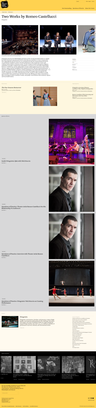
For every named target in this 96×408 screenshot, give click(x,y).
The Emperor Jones (75, 347)
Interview (3, 158)
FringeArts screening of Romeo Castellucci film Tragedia (82, 88)
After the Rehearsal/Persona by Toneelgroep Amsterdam (82, 323)
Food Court (74, 329)
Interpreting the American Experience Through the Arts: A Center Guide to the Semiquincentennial (70, 376)
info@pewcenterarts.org (6, 401)
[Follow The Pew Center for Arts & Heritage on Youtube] (93, 398)
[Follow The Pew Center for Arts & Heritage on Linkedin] (91, 398)
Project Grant (4, 12)
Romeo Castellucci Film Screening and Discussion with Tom (82, 95)
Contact (93, 1)
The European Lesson (76, 344)
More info (22, 327)
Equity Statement (19, 406)
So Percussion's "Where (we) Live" (78, 325)
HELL (73, 346)
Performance (10, 12)
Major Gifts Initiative (76, 339)
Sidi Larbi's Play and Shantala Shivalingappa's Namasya (82, 332)
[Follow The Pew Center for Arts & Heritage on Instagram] (88, 398)
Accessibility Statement (34, 406)
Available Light (75, 326)
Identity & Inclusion (45, 379)
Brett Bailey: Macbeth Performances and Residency (81, 322)
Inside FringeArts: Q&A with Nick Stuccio (16, 161)
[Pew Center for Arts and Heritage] (4, 4)
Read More (3, 162)
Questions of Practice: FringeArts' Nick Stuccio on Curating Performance (22, 302)
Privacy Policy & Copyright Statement (8, 406)
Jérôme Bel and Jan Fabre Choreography (79, 343)
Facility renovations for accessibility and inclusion (81, 318)
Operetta (73, 342)
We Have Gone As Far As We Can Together (79, 319)
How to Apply (88, 1)
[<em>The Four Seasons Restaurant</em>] (52, 96)
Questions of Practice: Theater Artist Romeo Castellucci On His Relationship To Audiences (24, 207)
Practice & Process (21, 379)
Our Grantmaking (66, 8)
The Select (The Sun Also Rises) (77, 340)
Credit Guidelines (26, 406)
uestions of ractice (5, 116)
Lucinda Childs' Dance (76, 336)
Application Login (91, 400)
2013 (73, 62)
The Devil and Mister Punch (77, 333)
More (4, 92)
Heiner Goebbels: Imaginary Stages (78, 321)
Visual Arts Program (75, 330)
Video (40, 379)
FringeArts (4, 20)
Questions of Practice (78, 8)
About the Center (89, 8)
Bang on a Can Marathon (76, 335)
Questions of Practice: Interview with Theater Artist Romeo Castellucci (22, 255)
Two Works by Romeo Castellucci (78, 328)
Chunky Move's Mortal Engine (77, 337)
